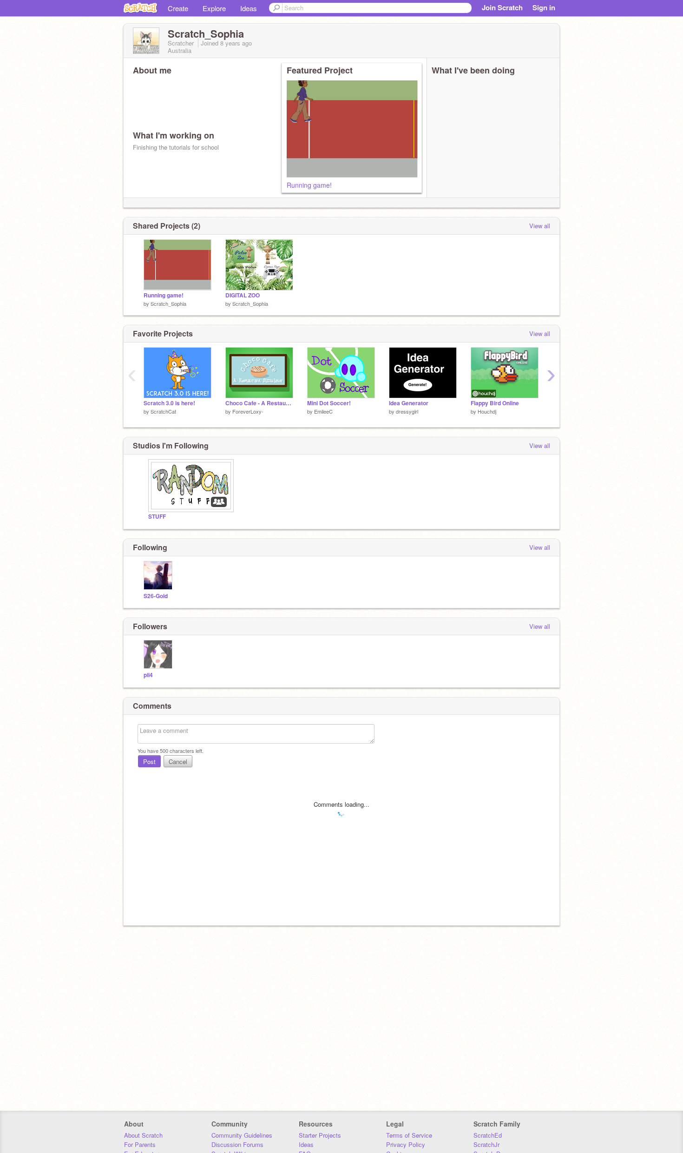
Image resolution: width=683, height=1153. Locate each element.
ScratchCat (163, 411)
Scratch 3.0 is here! (169, 403)
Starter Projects (320, 1135)
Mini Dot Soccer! (329, 403)
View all (539, 225)
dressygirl (407, 411)
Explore (214, 8)
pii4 (148, 675)
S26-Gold (156, 596)
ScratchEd (487, 1135)
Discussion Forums (237, 1144)
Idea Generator (408, 403)
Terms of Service (409, 1135)
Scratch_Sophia (168, 303)
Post (149, 761)
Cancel (178, 761)
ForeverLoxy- (247, 411)
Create (178, 8)
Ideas (248, 8)
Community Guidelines (241, 1135)
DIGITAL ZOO (242, 295)
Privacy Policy (405, 1144)
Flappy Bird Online (495, 403)
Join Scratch (502, 7)
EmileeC (323, 411)
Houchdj (487, 411)
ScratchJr (486, 1144)
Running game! (309, 185)
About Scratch (143, 1135)
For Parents (140, 1144)
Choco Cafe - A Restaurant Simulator (259, 403)
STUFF (157, 516)
